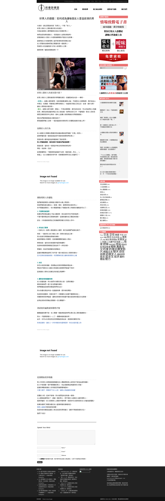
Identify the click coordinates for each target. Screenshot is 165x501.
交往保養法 (103, 184)
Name (63, 447)
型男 (121, 237)
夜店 (107, 240)
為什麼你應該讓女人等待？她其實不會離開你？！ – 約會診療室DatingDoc (47, 492)
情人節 (122, 242)
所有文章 (103, 205)
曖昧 (113, 246)
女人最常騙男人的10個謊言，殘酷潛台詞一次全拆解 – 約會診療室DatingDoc (47, 481)
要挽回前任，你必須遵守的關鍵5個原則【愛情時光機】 (68, 473)
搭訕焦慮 (106, 247)
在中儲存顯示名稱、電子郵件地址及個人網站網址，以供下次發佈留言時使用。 (63, 459)
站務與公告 (103, 207)
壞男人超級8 (41, 407)
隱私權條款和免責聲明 (123, 499)
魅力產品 (103, 218)
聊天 (116, 251)
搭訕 (118, 244)
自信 (121, 251)
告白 (109, 237)
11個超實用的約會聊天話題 (108, 102)
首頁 (75, 9)
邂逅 (102, 259)
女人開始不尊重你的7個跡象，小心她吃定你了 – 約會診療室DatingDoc (47, 475)
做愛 (117, 235)
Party (101, 235)
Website (63, 455)
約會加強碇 (103, 210)
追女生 (109, 256)
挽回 (113, 244)
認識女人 (111, 254)
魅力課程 (103, 220)
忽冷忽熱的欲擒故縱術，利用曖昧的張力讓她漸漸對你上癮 (57, 255)
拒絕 (110, 244)
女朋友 (121, 239)
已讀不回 (112, 242)
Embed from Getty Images (43, 56)
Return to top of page (47, 499)
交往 (112, 234)
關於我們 (124, 9)
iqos (62, 483)
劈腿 (105, 237)
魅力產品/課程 (97, 9)
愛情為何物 (103, 200)
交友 (106, 234)
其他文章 (103, 194)
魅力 (108, 259)
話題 (102, 254)
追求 (116, 256)
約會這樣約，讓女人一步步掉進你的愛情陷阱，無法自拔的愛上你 (59, 323)
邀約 (122, 256)
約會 (106, 249)
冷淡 (121, 235)
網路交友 (108, 251)
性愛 (118, 242)
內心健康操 (103, 189)
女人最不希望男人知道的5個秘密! (47, 471)
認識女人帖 (103, 215)
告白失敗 (115, 237)
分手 (125, 235)
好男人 (105, 242)
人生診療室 (103, 187)
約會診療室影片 (113, 250)
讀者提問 (121, 254)
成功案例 (103, 202)
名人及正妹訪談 (105, 197)
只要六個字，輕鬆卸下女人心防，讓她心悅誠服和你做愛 (56, 390)
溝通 (118, 246)
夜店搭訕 (113, 239)
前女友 (102, 237)
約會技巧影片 (104, 213)
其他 (101, 192)
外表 (104, 240)
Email (63, 451)
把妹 (106, 244)
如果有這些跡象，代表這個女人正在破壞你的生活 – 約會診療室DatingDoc (47, 487)
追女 (102, 256)
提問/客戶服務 (111, 9)
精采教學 (85, 9)
